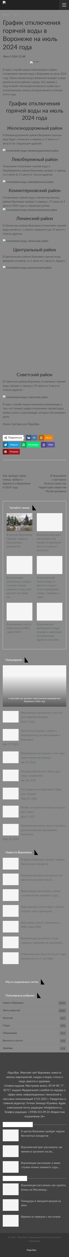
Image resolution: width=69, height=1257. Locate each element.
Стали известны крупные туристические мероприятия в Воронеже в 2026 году (34, 699)
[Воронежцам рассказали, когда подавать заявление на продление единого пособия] (50, 612)
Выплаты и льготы (13, 1041)
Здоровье (8, 1048)
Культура (8, 1018)
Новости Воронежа (13, 1003)
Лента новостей (11, 1010)
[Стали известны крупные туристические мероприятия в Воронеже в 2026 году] (34, 686)
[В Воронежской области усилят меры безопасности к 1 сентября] (11, 958)
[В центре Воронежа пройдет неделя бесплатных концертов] (19, 522)
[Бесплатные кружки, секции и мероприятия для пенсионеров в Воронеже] (11, 735)
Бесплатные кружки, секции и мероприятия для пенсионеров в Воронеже (40, 735)
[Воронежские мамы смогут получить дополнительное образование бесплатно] (11, 830)
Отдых (6, 1025)
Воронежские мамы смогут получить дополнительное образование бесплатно (43, 830)
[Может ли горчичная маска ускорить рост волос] (11, 811)
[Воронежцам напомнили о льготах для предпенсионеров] (11, 717)
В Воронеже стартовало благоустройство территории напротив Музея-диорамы (52, 484)
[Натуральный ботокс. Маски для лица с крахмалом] (11, 775)
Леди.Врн (33, 424)
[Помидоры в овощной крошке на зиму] (11, 1205)
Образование (10, 1033)
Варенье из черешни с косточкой (40, 1217)
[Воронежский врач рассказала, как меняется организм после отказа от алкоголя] (50, 522)
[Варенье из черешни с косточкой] (11, 1221)
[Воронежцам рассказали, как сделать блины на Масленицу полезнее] (11, 1189)
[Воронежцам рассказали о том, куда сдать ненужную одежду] (11, 757)
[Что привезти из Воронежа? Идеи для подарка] (11, 793)
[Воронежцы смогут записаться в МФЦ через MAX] (19, 612)
